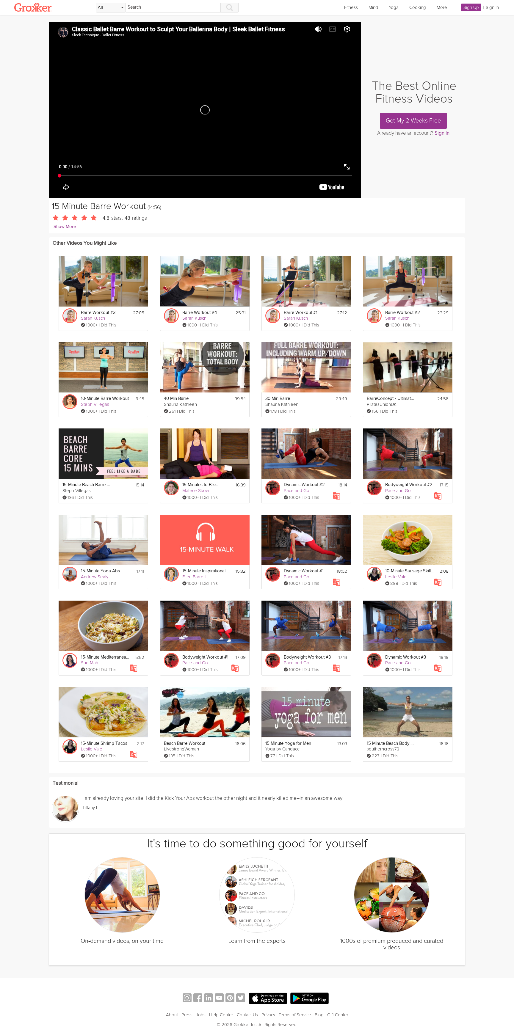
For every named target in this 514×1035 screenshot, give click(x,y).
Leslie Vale (396, 576)
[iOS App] (268, 998)
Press (186, 1014)
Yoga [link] (394, 7)
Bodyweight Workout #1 (205, 657)
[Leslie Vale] (374, 574)
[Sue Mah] (69, 660)
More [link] (442, 7)
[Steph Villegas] (69, 401)
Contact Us (247, 1014)
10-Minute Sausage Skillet (409, 571)
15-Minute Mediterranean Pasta (105, 657)
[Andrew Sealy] (69, 574)
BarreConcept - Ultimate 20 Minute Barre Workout (391, 398)
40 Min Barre (176, 398)
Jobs (201, 1014)
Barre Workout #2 (402, 312)
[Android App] (309, 998)
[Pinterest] (229, 998)
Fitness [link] (351, 7)
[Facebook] (197, 998)
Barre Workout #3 (98, 312)
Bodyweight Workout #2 (408, 485)
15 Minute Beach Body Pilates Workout (391, 743)
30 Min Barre (277, 398)
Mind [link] (373, 7)
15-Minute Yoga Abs (100, 571)
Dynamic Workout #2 (304, 485)
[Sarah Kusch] (69, 315)
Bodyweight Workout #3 (307, 657)
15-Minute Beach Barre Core (87, 485)
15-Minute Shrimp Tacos (104, 743)
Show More (65, 226)
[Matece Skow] (171, 487)
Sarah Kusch (93, 318)
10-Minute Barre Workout (105, 398)
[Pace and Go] (272, 487)
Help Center (221, 1014)
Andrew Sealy (94, 576)
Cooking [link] (417, 7)
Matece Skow (195, 490)
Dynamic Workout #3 (405, 657)
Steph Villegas (95, 404)
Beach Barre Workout (184, 743)
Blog (319, 1014)
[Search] (230, 7)
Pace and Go (296, 490)
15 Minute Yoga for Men (288, 743)
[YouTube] (219, 998)
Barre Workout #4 (199, 312)
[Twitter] (240, 998)
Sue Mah (89, 662)
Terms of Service (295, 1014)
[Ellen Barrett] (171, 574)
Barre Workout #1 (300, 312)
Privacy (268, 1014)
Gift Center (337, 1014)
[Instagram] (187, 998)
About (172, 1014)
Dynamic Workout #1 (304, 571)
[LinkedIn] (208, 998)
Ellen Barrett (194, 576)
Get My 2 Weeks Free (413, 120)
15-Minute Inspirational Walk (206, 571)
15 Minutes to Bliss (199, 485)
